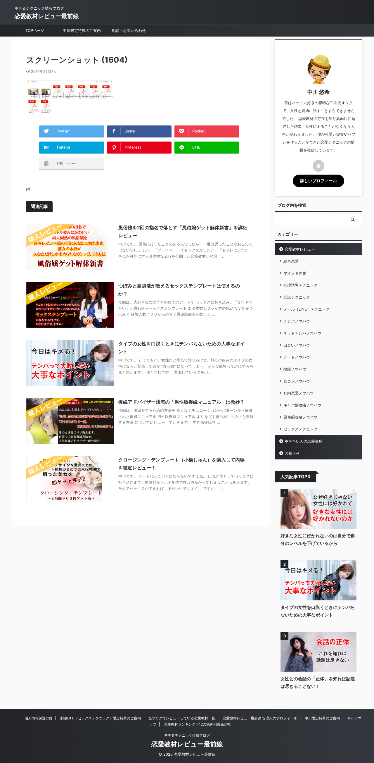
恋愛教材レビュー (300, 249)
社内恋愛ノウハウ (298, 393)
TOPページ (34, 30)
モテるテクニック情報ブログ (187, 735)
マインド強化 (294, 273)
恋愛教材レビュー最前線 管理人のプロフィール (260, 718)
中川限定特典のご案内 (82, 30)
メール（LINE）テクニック (306, 309)
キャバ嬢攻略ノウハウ (302, 405)
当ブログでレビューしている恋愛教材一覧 (181, 718)
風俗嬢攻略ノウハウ (300, 417)
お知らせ (292, 453)
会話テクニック (296, 297)
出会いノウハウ (296, 345)
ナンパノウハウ (296, 321)
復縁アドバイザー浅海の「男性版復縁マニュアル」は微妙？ (181, 402)
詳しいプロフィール (318, 180)
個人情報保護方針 (39, 718)
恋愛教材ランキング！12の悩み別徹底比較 (197, 724)
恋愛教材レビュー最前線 (47, 16)
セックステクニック (300, 429)
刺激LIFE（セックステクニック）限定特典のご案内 (100, 718)
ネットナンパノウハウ (302, 333)
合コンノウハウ (296, 381)
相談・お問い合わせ (129, 30)
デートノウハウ (296, 357)
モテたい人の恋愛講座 (304, 441)
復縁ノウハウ (294, 369)
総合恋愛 (291, 261)
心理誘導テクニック (300, 285)
